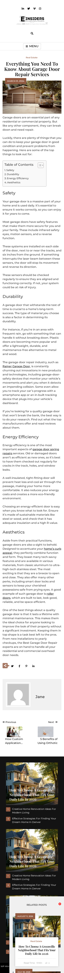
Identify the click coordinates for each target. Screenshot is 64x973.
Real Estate (32, 57)
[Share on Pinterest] (26, 665)
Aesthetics (13, 182)
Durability (13, 174)
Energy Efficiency (18, 178)
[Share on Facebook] (19, 665)
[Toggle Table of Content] (39, 165)
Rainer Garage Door (16, 366)
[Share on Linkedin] (33, 665)
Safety (10, 170)
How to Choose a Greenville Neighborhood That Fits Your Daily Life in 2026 (37, 950)
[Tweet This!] (12, 665)
